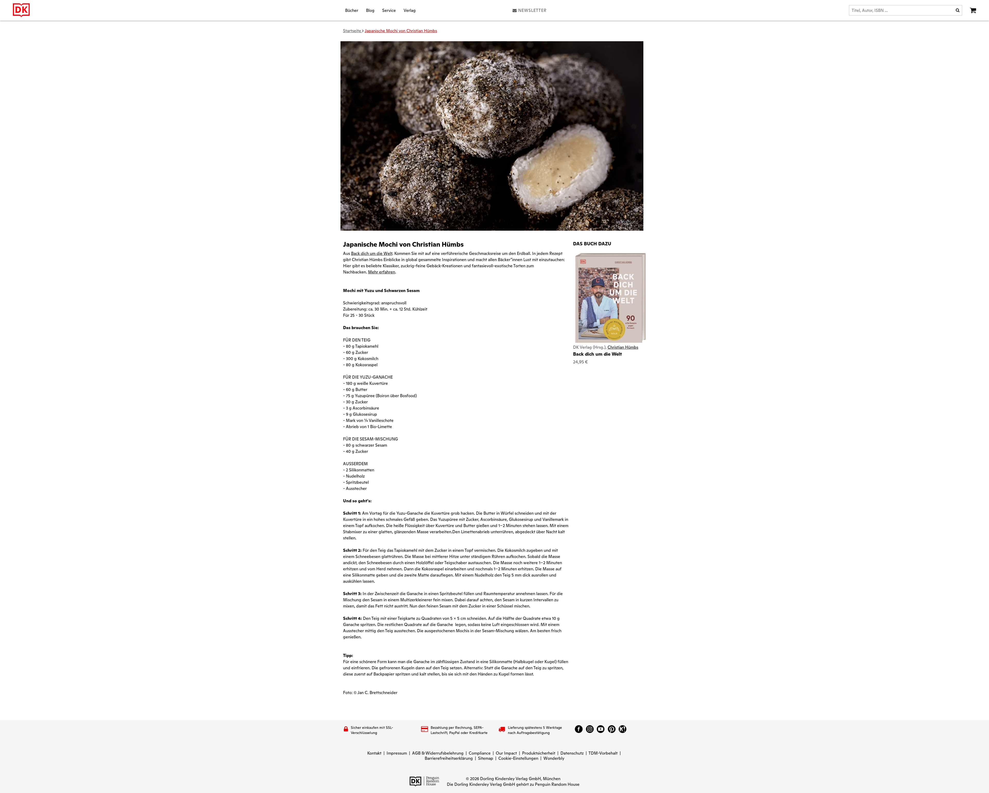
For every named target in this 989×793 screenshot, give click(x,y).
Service (389, 10)
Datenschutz (572, 753)
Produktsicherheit (538, 753)
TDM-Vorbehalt (603, 753)
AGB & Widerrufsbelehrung (438, 753)
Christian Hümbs (623, 347)
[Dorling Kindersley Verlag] (21, 10)
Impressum (397, 753)
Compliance (480, 753)
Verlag (410, 10)
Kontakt (374, 753)
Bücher (351, 10)
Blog (370, 10)
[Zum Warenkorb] (973, 10)
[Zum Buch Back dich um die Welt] (610, 297)
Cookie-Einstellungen (518, 758)
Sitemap (485, 758)
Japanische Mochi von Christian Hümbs (401, 31)
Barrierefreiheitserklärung (449, 758)
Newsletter (532, 10)
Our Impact (506, 753)
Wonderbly (553, 758)
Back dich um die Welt (597, 354)
